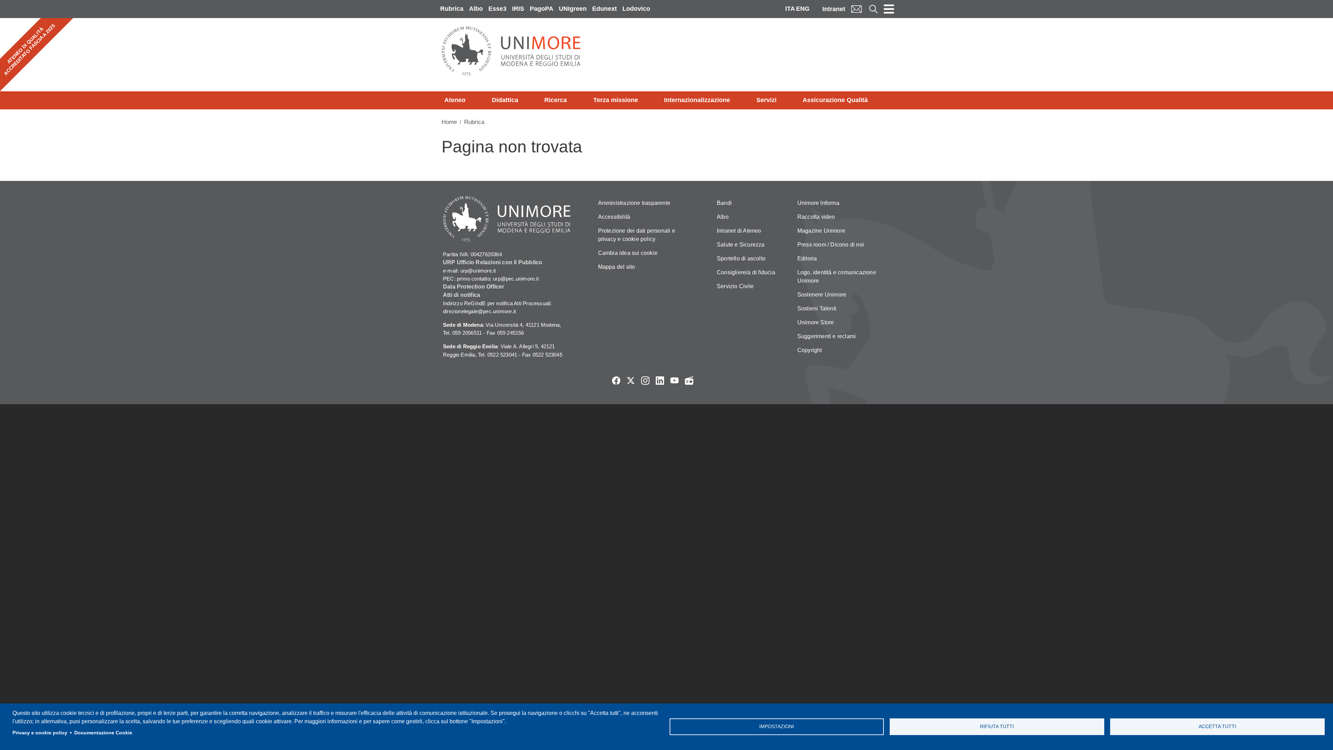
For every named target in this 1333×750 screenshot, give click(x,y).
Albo (476, 8)
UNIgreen (573, 8)
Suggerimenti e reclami (826, 336)
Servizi (766, 100)
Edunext (604, 8)
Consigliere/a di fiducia (746, 272)
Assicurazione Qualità (835, 100)
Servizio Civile (735, 286)
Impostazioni (776, 726)
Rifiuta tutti (997, 726)
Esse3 (497, 8)
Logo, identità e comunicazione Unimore (836, 276)
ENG (803, 8)
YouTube (674, 380)
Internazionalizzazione (697, 100)
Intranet (833, 9)
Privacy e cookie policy (39, 732)
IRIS (518, 8)
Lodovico (636, 8)
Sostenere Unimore (821, 295)
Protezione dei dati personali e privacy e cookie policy (636, 235)
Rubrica (451, 8)
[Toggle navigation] (889, 9)
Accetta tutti (1217, 726)
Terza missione (615, 100)
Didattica (505, 100)
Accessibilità (614, 217)
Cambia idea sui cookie (627, 253)
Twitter (630, 380)
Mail (856, 9)
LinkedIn (659, 380)
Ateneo (455, 100)
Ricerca (555, 100)
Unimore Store (815, 322)
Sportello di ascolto (741, 258)
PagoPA (541, 8)
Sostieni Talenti (816, 308)
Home (449, 122)
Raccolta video (816, 217)
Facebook (616, 380)
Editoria (807, 258)
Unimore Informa (818, 203)
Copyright (809, 350)
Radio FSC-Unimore (689, 380)
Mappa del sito (616, 267)
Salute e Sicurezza (741, 245)
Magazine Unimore (821, 231)
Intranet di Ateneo (739, 231)
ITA (790, 8)
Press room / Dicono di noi (830, 245)
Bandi (724, 203)
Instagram (645, 380)
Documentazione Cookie (103, 732)
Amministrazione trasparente (634, 203)
